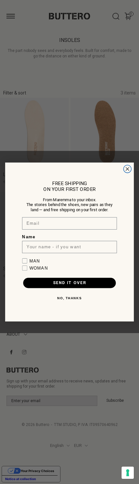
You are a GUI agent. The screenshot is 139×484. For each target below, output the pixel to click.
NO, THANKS (69, 298)
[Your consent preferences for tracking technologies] (128, 473)
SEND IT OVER (69, 283)
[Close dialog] (127, 169)
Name (28, 237)
